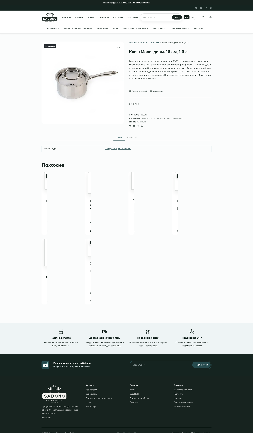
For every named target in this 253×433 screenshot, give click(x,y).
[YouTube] (210, 8)
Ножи (116, 29)
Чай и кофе (102, 29)
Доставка (118, 17)
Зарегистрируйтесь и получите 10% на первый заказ (126, 2)
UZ (192, 17)
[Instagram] (201, 8)
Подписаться (201, 365)
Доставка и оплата (183, 389)
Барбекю (198, 29)
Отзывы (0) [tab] (132, 137)
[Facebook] (196, 8)
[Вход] (203, 17)
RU (186, 17)
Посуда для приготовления (78, 29)
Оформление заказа (183, 402)
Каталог (79, 17)
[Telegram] (206, 8)
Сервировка (53, 29)
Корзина (178, 398)
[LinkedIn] (142, 126)
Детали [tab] (119, 137)
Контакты (133, 17)
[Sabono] (54, 394)
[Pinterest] (138, 126)
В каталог (46, 417)
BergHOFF (104, 17)
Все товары (91, 389)
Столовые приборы (179, 29)
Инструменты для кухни (135, 29)
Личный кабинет (182, 406)
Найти (177, 17)
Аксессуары (159, 29)
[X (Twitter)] (134, 126)
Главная (66, 17)
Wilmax (92, 17)
